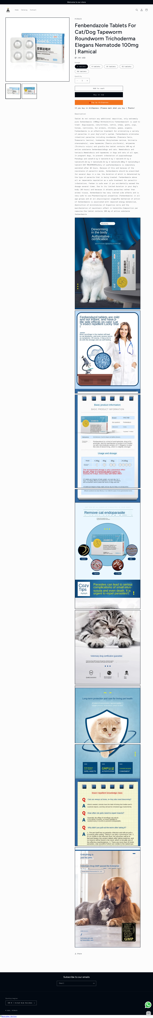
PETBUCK (14, 1010)
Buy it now (99, 95)
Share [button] (79, 953)
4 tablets (81, 66)
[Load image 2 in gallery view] (29, 91)
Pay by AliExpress (100, 102)
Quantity (78, 76)
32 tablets (126, 66)
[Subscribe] (93, 983)
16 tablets (111, 66)
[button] (136, 9)
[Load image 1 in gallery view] (13, 91)
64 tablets (82, 71)
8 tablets (96, 66)
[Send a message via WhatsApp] (148, 1005)
